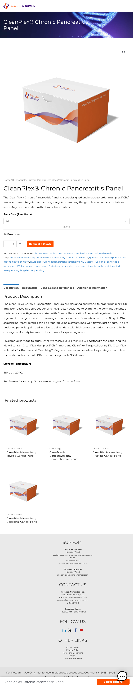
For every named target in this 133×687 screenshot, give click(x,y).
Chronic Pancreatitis (45, 253)
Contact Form (72, 647)
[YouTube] (81, 630)
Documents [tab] (29, 287)
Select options (113, 681)
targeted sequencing (32, 270)
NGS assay (86, 261)
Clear (66, 227)
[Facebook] (76, 630)
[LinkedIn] (64, 630)
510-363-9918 (73, 603)
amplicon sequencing (22, 257)
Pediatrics (81, 253)
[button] (124, 52)
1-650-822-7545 (73, 552)
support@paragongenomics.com (72, 575)
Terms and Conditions (73, 653)
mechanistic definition (16, 261)
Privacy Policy (72, 650)
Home (7, 179)
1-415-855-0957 (72, 560)
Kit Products (19, 179)
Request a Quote (40, 244)
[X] (70, 630)
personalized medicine (74, 265)
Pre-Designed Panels (100, 253)
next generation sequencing (64, 261)
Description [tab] (11, 287)
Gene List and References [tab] (57, 287)
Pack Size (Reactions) (17, 214)
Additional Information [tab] (92, 287)
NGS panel (100, 261)
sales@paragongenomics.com (73, 563)
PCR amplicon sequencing (32, 265)
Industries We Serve (73, 658)
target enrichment (98, 265)
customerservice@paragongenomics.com (72, 555)
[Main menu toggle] (126, 5)
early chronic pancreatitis (74, 257)
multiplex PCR (38, 261)
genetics (94, 257)
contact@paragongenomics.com (72, 600)
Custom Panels (36, 179)
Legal (72, 655)
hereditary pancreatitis (113, 257)
